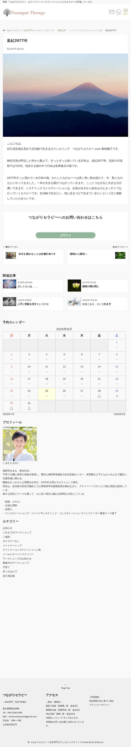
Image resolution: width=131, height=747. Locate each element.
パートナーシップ (12, 545)
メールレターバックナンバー (18, 554)
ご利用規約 (94, 697)
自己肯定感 (9, 575)
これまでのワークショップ (17, 532)
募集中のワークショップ (16, 562)
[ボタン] (111, 13)
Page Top (65, 688)
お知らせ (7, 527)
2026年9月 (120, 414)
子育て (6, 567)
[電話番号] (118, 12)
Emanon (99, 742)
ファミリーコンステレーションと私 (22, 549)
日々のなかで (10, 571)
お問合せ (65, 235)
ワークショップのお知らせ (17, 558)
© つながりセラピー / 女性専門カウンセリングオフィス (55, 742)
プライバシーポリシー (99, 705)
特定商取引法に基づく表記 (101, 701)
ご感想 (6, 536)
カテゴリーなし (11, 541)
